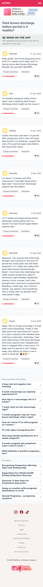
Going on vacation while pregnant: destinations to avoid (19, 489)
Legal (21, 530)
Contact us (21, 547)
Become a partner (21, 521)
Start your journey (33, 11)
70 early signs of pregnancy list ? (18, 430)
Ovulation (25, 72)
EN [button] (39, 3)
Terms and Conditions (21, 538)
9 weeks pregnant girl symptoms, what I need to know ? (19, 444)
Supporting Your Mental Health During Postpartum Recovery (18, 474)
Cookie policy (21, 534)
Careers (21, 525)
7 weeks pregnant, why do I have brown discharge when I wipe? (19, 415)
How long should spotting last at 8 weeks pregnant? (20, 436)
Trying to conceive (10, 72)
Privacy (21, 543)
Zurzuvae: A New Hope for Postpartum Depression (15, 481)
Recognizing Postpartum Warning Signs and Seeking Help (19, 466)
